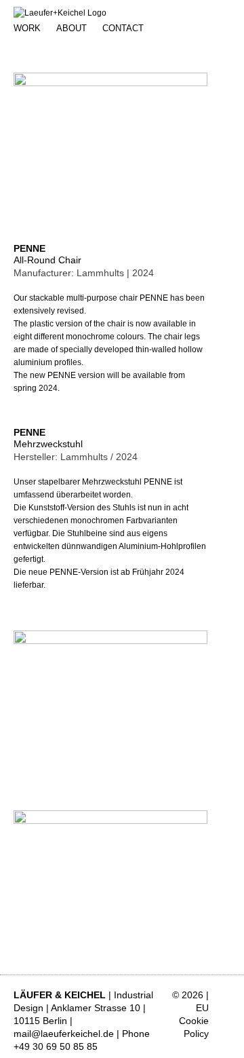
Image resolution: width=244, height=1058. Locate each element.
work (27, 28)
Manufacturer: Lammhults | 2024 (84, 272)
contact (123, 28)
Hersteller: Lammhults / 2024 (76, 456)
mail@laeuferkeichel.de (64, 1033)
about (71, 28)
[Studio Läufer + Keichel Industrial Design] (60, 13)
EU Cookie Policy (194, 1020)
